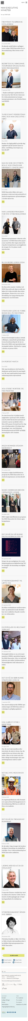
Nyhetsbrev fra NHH (21, 1004)
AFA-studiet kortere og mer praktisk (13, 389)
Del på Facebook (7, 960)
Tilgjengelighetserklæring (8, 1006)
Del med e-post (18, 962)
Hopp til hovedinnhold (6, 1)
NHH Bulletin (5, 1004)
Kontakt (4, 998)
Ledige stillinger (6, 1000)
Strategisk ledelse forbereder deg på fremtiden (14, 312)
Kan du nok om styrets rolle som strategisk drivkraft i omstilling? (12, 165)
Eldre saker (14, 955)
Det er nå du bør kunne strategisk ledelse (13, 679)
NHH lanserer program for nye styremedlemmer (14, 213)
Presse (3, 1002)
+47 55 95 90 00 (10, 977)
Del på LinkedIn (7, 962)
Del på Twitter (19, 960)
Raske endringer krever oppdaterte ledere (13, 491)
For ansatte (19, 1000)
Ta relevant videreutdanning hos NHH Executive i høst (14, 116)
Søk (24, 971)
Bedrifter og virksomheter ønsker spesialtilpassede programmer (13, 65)
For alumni (19, 1002)
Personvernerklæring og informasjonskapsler (11, 980)
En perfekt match (10, 361)
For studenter (19, 998)
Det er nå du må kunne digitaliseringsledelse (12, 535)
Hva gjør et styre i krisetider (10, 723)
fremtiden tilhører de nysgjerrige (12, 23)
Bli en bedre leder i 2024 (13, 262)
